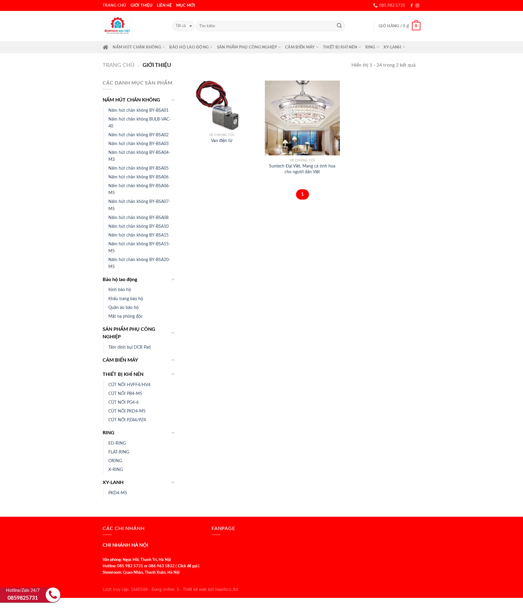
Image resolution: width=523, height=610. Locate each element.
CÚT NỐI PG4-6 (123, 402)
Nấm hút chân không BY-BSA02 (138, 135)
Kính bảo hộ (119, 289)
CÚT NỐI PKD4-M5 (127, 411)
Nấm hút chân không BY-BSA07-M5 (139, 205)
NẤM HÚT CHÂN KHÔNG (137, 47)
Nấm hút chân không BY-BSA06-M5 (139, 189)
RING (370, 47)
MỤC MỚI (185, 5)
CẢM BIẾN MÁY (299, 47)
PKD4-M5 (117, 493)
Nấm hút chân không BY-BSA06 (138, 177)
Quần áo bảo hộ (123, 307)
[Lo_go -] (133, 26)
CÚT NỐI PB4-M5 (125, 393)
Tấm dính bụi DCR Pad (129, 347)
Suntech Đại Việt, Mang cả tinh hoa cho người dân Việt (302, 169)
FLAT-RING (118, 452)
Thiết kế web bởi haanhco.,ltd (210, 589)
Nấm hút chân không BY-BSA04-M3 (139, 156)
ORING (115, 461)
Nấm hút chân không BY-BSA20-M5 (139, 263)
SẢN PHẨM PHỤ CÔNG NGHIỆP (247, 47)
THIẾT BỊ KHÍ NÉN (340, 47)
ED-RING (117, 443)
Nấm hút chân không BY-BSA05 (138, 168)
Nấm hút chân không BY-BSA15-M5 (139, 247)
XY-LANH (392, 47)
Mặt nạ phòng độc (125, 316)
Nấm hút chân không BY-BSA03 (138, 143)
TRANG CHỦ (114, 5)
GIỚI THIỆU (141, 5)
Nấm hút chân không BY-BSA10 (138, 226)
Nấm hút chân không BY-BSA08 (138, 217)
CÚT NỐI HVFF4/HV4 (129, 385)
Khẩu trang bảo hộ (125, 299)
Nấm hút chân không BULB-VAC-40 (139, 122)
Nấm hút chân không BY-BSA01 (138, 110)
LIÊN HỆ (164, 5)
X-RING (115, 469)
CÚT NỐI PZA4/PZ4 (127, 420)
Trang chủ (118, 65)
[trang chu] (105, 47)
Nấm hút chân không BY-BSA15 (138, 235)
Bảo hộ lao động (189, 47)
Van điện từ (221, 140)
